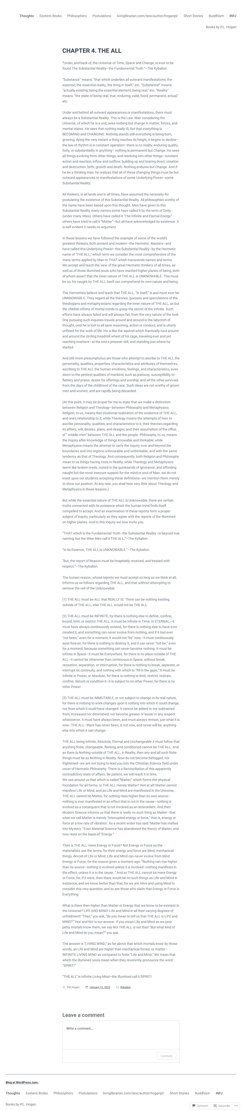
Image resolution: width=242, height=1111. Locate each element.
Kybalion (125, 987)
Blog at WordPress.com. (22, 1082)
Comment (166, 1056)
